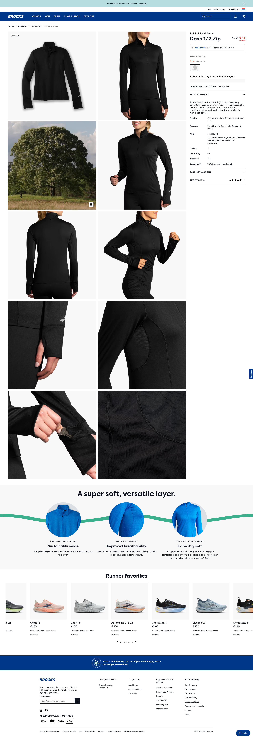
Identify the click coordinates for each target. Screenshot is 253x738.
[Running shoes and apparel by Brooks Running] (16, 16)
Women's (23, 26)
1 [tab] (120, 642)
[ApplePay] (69, 721)
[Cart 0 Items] (244, 16)
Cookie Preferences (114, 731)
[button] (52, 76)
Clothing (36, 26)
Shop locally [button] (223, 86)
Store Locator (219, 9)
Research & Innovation (195, 706)
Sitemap (101, 731)
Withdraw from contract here (134, 731)
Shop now (142, 3)
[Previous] (117, 642)
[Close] (244, 3)
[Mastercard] (52, 721)
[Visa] (43, 721)
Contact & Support (164, 688)
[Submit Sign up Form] (77, 701)
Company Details (69, 731)
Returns (159, 696)
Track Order (161, 700)
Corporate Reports (193, 702)
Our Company (191, 685)
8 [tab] (129, 642)
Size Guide (132, 693)
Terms (80, 731)
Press (187, 714)
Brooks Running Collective (105, 686)
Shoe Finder (133, 685)
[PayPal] (61, 721)
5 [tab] (125, 642)
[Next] (135, 642)
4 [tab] (124, 642)
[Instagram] (41, 710)
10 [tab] (132, 642)
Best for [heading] (193, 118)
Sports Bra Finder (135, 689)
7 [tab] (128, 642)
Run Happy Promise (165, 692)
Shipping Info (162, 704)
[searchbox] (216, 16)
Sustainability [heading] (196, 164)
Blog (209, 9)
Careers (188, 710)
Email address (45, 697)
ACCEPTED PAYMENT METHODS (56, 716)
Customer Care (233, 9)
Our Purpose (190, 689)
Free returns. (121, 664)
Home (11, 26)
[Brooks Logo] (61, 680)
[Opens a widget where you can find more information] (243, 733)
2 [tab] (121, 642)
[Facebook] (46, 710)
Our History (190, 693)
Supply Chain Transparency (50, 731)
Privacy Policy (90, 731)
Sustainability (191, 698)
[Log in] (235, 16)
